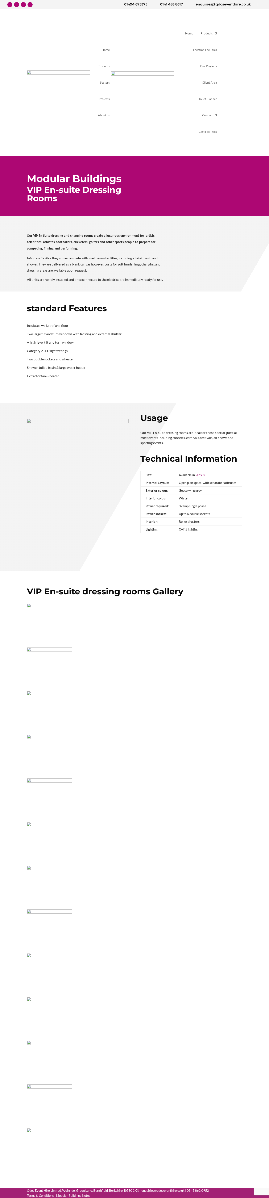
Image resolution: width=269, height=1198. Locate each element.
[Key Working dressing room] (49, 1087)
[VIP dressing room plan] (49, 1000)
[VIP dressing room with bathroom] (49, 956)
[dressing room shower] (49, 738)
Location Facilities (205, 49)
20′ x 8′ (200, 475)
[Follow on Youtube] (30, 4)
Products (104, 66)
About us (104, 115)
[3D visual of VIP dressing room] (49, 869)
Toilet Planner (208, 98)
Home (106, 49)
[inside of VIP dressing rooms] (49, 825)
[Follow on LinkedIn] (16, 4)
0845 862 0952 (198, 1190)
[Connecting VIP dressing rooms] (49, 606)
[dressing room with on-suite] (49, 694)
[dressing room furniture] (49, 650)
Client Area (209, 82)
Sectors (105, 82)
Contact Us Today (39, 121)
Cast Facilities (208, 131)
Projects (104, 98)
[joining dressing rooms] (49, 1131)
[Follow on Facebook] (9, 4)
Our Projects (208, 66)
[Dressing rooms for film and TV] (49, 912)
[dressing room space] (49, 1044)
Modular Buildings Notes (73, 1195)
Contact (207, 115)
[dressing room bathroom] (49, 781)
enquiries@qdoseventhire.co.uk (163, 1190)
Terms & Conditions (40, 1195)
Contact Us (230, 82)
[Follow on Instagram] (23, 4)
